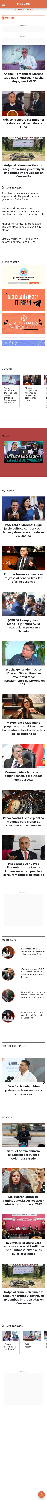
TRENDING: (9, 18)
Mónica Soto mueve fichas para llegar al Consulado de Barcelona (33, 1015)
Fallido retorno (29, 1345)
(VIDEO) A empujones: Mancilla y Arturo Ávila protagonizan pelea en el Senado (23, 625)
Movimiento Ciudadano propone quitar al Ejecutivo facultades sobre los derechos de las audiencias (23, 728)
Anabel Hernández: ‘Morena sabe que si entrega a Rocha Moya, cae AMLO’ (24, 77)
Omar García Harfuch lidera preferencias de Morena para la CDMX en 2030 (23, 1090)
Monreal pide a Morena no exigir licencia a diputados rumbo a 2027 (23, 775)
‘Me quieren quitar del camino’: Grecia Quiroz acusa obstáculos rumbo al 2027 (23, 1200)
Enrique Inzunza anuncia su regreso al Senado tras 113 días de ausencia (23, 577)
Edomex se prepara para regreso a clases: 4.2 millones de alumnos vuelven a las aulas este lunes (24, 1248)
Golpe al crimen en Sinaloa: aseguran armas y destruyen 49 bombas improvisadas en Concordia (23, 170)
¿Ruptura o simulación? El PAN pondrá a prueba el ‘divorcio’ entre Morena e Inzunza (32, 973)
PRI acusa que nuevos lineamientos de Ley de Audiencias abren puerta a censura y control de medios (23, 869)
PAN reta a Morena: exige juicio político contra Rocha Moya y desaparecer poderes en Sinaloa (23, 530)
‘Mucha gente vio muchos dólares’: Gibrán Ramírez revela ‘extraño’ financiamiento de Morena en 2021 (23, 676)
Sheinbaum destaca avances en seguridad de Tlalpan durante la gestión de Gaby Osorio (21, 196)
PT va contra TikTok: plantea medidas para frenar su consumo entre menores (23, 821)
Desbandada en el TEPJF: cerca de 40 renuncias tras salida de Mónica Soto (33, 951)
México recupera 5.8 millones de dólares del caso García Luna (23, 123)
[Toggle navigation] (3, 4)
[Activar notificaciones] (41, 1494)
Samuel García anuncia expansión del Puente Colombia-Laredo (23, 1154)
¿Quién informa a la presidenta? (10, 1347)
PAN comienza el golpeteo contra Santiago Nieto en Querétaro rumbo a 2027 (33, 995)
